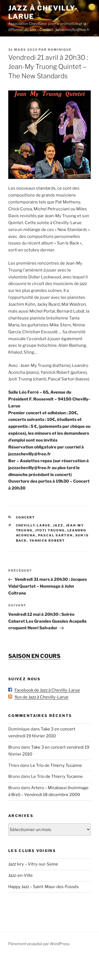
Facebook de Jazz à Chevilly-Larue (46, 690)
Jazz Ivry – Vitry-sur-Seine (33, 864)
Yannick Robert (47, 540)
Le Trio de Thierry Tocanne (56, 765)
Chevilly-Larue (33, 525)
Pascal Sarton (55, 535)
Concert (25, 517)
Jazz (58, 525)
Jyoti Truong (50, 530)
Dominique (60, 50)
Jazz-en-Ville (20, 875)
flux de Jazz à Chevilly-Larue (40, 697)
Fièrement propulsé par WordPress (39, 943)
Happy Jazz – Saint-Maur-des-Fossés (43, 886)
